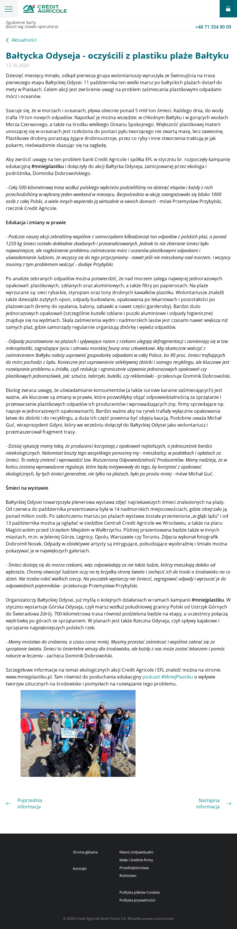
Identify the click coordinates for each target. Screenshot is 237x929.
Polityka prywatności (137, 900)
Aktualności (24, 40)
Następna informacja (208, 803)
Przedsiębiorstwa (134, 867)
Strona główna (85, 852)
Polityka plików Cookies (139, 892)
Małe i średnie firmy (136, 859)
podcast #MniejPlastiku (167, 677)
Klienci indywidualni (136, 852)
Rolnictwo (127, 875)
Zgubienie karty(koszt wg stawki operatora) (118, 25)
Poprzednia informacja (29, 803)
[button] (9, 8)
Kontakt (80, 868)
